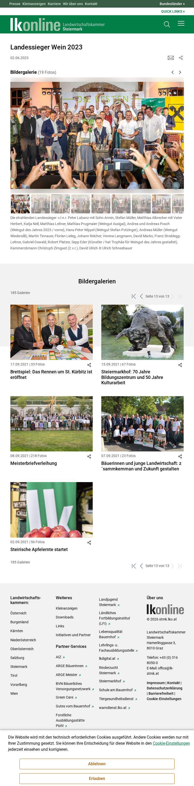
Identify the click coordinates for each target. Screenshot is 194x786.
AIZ (58, 657)
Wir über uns (73, 4)
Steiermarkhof (110, 681)
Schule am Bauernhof (116, 690)
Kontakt (91, 4)
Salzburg (17, 658)
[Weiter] (167, 129)
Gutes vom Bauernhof (73, 706)
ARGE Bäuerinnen (70, 666)
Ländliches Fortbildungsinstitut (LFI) (114, 618)
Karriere (54, 4)
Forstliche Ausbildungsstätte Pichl (70, 720)
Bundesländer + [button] (172, 4)
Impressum (156, 683)
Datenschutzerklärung (164, 688)
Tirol (13, 675)
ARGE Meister (66, 675)
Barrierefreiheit (161, 693)
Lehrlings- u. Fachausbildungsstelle (116, 647)
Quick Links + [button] (173, 11)
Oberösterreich (22, 649)
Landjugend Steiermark (108, 602)
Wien (14, 693)
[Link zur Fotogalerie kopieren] (90, 366)
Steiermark (18, 667)
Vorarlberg (18, 685)
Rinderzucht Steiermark (108, 670)
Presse (14, 4)
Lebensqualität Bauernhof (111, 634)
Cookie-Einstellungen (164, 699)
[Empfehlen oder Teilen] (181, 58)
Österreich (18, 613)
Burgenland (19, 622)
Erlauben (97, 778)
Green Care (64, 697)
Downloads (65, 617)
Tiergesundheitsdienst (116, 699)
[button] (181, 23)
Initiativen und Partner (73, 635)
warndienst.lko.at (113, 708)
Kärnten (16, 631)
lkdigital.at (107, 658)
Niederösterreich (23, 640)
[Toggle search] (167, 24)
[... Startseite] (57, 24)
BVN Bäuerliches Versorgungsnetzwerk (73, 686)
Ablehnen (97, 763)
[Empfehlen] (171, 58)
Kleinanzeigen (34, 4)
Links (60, 626)
